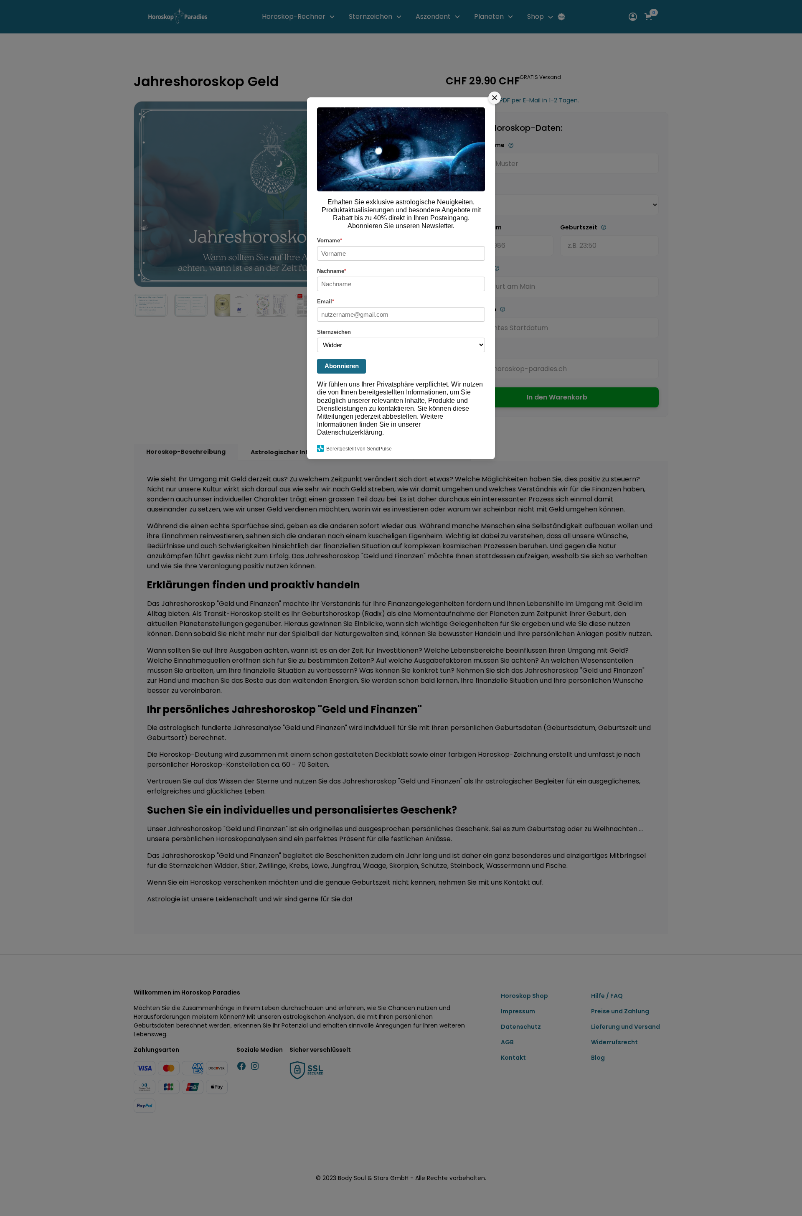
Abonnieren (342, 365)
